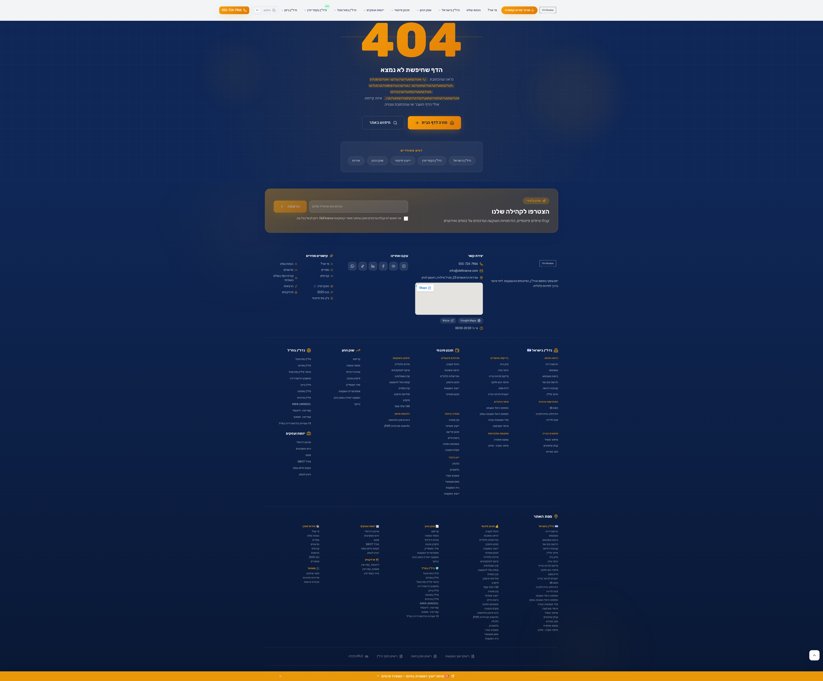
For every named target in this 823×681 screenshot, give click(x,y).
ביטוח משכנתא (550, 376)
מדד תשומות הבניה (498, 420)
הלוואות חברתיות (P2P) (397, 426)
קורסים (324, 276)
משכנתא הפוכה (451, 444)
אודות (356, 160)
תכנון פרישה (452, 432)
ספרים (325, 270)
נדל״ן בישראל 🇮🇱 (539, 350)
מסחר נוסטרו (353, 366)
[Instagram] (403, 266)
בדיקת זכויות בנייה (499, 376)
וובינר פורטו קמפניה (517, 10)
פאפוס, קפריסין (370, 569)
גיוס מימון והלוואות (399, 420)
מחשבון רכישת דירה (300, 378)
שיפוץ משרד (551, 440)
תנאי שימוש (312, 573)
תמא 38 (554, 408)
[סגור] (280, 676)
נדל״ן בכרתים (304, 398)
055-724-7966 (232, 10)
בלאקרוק (454, 470)
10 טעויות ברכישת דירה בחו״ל (295, 423)
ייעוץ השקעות (451, 388)
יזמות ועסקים (295, 433)
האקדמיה (323, 286)
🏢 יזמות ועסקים (369, 526)
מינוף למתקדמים (401, 370)
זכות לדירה (552, 420)
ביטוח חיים (453, 438)
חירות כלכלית (402, 364)
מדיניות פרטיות (311, 578)
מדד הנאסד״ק (353, 385)
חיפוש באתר (379, 123)
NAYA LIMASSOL (301, 404)
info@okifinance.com (464, 271)
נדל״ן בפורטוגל (303, 359)
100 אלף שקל (402, 406)
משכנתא (553, 370)
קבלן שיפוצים (551, 446)
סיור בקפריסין (371, 573)
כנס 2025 (323, 292)
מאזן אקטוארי (452, 482)
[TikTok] (362, 266)
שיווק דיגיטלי (303, 442)
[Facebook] (383, 266)
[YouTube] (393, 266)
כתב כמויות (552, 452)
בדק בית (504, 364)
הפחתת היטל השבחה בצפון (494, 414)
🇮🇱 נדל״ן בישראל (548, 526)
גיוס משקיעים (303, 449)
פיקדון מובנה (353, 378)
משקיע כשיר (452, 476)
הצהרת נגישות (311, 582)
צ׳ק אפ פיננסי (320, 298)
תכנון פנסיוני (452, 394)
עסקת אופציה (501, 440)
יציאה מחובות (452, 370)
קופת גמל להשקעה (399, 382)
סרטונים (288, 270)
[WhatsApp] (352, 266)
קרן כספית (404, 388)
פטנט (308, 455)
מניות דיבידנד (353, 372)
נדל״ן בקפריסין (432, 160)
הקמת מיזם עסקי (302, 468)
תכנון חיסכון (452, 382)
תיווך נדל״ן (552, 394)
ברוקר (357, 404)
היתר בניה (503, 370)
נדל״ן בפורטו (304, 366)
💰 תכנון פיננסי (489, 526)
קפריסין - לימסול (302, 410)
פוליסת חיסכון (402, 394)
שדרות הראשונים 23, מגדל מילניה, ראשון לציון (450, 278)
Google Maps (468, 320)
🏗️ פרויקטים (372, 559)
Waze (446, 320)
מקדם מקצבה (452, 450)
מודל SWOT (304, 462)
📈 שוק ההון (432, 526)
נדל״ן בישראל (462, 160)
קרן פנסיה (454, 420)
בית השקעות (452, 488)
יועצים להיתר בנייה (498, 394)
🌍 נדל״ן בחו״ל (430, 568)
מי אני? (492, 10)
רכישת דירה (551, 364)
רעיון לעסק (305, 474)
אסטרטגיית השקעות (349, 391)
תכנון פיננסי (444, 350)
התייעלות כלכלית (449, 376)
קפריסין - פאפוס (302, 417)
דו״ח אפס (504, 388)
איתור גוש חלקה (500, 382)
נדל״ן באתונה (304, 391)
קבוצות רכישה (550, 388)
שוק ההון (377, 160)
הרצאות (288, 286)
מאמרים (315, 561)
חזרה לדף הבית (434, 123)
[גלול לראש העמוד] (814, 655)
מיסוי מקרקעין (501, 426)
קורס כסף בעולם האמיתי (283, 278)
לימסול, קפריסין (370, 565)
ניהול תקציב (452, 364)
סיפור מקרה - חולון (498, 446)
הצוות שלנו (474, 10)
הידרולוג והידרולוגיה (547, 414)
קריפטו (356, 359)
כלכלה (455, 464)
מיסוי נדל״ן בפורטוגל (300, 372)
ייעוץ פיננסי (403, 160)
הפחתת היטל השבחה (497, 408)
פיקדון (406, 400)
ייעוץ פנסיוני (452, 426)
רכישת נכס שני (550, 382)
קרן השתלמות (402, 376)
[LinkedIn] (373, 266)
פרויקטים (287, 292)
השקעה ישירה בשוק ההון (347, 398)
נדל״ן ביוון (306, 385)
